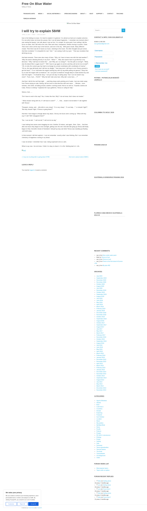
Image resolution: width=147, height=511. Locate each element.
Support (99, 13)
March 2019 (100, 306)
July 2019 (99, 298)
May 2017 (99, 331)
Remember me (101, 63)
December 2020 (101, 282)
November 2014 (101, 373)
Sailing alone (107, 481)
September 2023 (101, 278)
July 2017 (99, 329)
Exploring (99, 413)
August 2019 (100, 296)
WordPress (31, 507)
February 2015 (100, 367)
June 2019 (99, 300)
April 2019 (99, 304)
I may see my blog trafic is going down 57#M (36, 157)
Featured (99, 415)
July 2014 (99, 382)
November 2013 (101, 390)
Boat (91, 13)
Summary (99, 445)
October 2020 (100, 284)
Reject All (22, 504)
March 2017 (100, 333)
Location (99, 419)
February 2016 (100, 355)
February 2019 (100, 308)
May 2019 (99, 302)
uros (99, 485)
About (82, 13)
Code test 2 (99, 406)
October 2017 (100, 323)
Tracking (119, 13)
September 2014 (101, 378)
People (98, 433)
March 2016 (100, 353)
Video (98, 457)
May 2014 (99, 384)
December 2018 (101, 312)
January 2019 (100, 310)
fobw (33, 34)
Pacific (98, 429)
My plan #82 (106, 265)
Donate (98, 411)
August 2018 (100, 321)
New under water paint (109, 255)
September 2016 (101, 341)
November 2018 (101, 314)
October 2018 (100, 316)
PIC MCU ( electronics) (103, 435)
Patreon (98, 431)
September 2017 (101, 325)
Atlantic (98, 402)
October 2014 (100, 375)
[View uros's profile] (97, 485)
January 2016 (100, 357)
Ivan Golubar (41, 34)
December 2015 (101, 359)
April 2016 (99, 351)
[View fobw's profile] (97, 481)
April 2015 (99, 363)
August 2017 (100, 327)
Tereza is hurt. (106, 257)
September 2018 (101, 318)
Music (98, 421)
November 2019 (101, 290)
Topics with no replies (102, 470)
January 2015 (100, 369)
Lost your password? (101, 71)
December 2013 (101, 388)
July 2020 (99, 288)
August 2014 (100, 380)
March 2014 (100, 386)
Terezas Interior (29, 18)
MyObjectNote (100, 425)
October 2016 (100, 339)
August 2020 (100, 286)
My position (99, 423)
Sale (97, 443)
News (98, 427)
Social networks (53, 13)
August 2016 (100, 343)
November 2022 (101, 280)
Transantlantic (29, 13)
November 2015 (101, 361)
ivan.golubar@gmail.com (101, 43)
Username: (99, 50)
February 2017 (100, 335)
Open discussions (70, 13)
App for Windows (101, 400)
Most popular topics (102, 468)
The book (99, 451)
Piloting (98, 437)
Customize (11, 504)
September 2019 (101, 294)
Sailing (98, 441)
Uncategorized (100, 455)
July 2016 (99, 345)
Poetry (98, 439)
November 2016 (101, 337)
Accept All (33, 504)
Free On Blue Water (37, 4)
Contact (110, 13)
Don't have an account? (102, 69)
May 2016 (99, 349)
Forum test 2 (106, 489)
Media (40, 13)
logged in (32, 170)
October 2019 (100, 292)
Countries (99, 408)
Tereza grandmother (102, 447)
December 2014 (101, 371)
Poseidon (39, 507)
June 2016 (99, 347)
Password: (99, 57)
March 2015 (100, 365)
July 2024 (99, 276)
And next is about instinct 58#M (78, 157)
